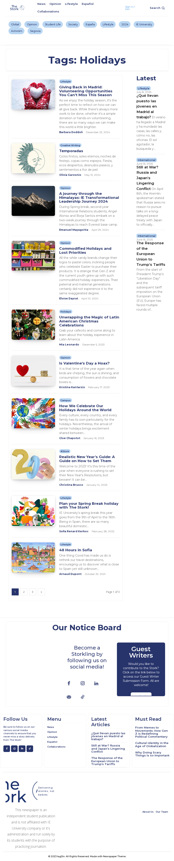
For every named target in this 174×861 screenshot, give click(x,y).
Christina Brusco (71, 484)
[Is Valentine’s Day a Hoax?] (33, 371)
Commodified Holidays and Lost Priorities (85, 250)
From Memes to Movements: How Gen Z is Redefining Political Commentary (151, 732)
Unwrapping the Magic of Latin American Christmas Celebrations (89, 321)
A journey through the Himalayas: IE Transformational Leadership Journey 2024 (89, 197)
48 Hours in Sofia (75, 550)
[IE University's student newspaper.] (17, 8)
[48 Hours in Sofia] (33, 557)
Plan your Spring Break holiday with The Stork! (88, 505)
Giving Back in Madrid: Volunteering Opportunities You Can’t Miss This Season (85, 91)
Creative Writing (70, 145)
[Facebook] (69, 683)
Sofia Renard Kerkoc (73, 531)
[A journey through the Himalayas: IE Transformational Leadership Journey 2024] (33, 201)
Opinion (65, 188)
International (147, 160)
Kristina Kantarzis (72, 387)
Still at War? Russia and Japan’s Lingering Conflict (147, 178)
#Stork (64, 451)
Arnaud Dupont (70, 574)
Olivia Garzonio (70, 174)
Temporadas (71, 151)
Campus (65, 400)
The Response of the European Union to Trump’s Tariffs (150, 254)
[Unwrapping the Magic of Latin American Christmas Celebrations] (33, 325)
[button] (158, 8)
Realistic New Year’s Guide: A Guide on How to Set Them (87, 459)
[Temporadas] (33, 158)
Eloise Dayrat (68, 298)
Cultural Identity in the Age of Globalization (151, 744)
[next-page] (41, 591)
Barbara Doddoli (71, 132)
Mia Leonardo (69, 344)
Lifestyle (65, 81)
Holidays (65, 311)
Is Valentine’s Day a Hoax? (84, 363)
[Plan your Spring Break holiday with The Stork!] (33, 511)
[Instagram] (82, 683)
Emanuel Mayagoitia (73, 229)
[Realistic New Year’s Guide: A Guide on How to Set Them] (33, 464)
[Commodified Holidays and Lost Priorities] (33, 256)
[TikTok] (82, 697)
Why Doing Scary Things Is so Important (152, 754)
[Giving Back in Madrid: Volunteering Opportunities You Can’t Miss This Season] (33, 94)
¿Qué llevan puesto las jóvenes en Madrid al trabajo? (147, 106)
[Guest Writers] (141, 669)
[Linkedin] (96, 683)
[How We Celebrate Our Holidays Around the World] (33, 413)
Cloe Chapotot (69, 438)
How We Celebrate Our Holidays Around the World (85, 408)
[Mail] (69, 697)
